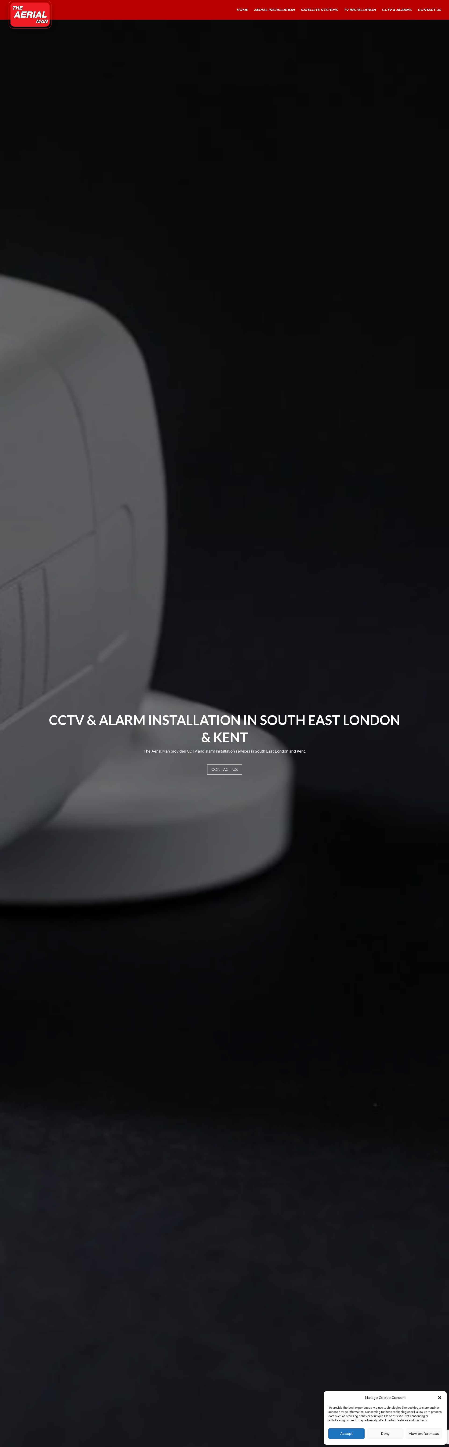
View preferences (424, 1434)
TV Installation (360, 10)
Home (242, 10)
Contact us (224, 769)
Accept (346, 1434)
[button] (439, 1397)
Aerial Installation (274, 10)
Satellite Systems (319, 10)
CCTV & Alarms (397, 10)
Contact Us (430, 10)
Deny (385, 1434)
